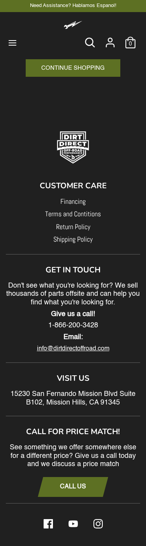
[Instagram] (98, 523)
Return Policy (73, 226)
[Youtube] (73, 523)
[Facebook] (48, 523)
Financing (73, 201)
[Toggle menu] (12, 42)
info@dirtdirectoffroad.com (73, 349)
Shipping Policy (73, 239)
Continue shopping (73, 68)
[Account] (110, 39)
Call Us (73, 487)
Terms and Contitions (73, 213)
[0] (130, 39)
